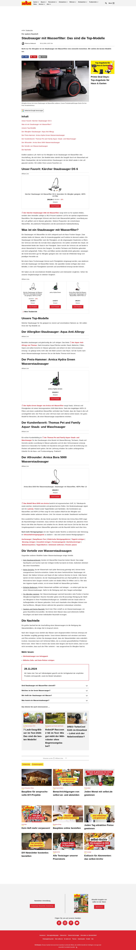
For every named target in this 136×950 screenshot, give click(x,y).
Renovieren (51, 2)
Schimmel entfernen (56, 545)
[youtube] (77, 923)
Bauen (43, 2)
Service (41, 4)
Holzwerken (62, 2)
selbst (23, 30)
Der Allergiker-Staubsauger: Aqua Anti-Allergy (38, 131)
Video (35, 4)
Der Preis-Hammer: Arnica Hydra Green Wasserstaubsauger (43, 135)
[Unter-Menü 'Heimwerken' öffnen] (86, 2)
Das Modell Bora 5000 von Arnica (36, 503)
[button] (55, 133)
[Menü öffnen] (113, 3)
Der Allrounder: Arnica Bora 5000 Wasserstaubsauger (41, 142)
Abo (48, 4)
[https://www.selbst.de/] (26, 3)
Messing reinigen (28, 542)
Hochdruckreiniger (74, 542)
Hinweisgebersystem (48, 939)
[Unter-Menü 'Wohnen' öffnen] (75, 2)
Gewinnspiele (81, 939)
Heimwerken (82, 2)
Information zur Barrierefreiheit (88, 935)
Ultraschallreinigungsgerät (34, 534)
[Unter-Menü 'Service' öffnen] (44, 4)
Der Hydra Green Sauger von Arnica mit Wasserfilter (44, 405)
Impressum (43, 935)
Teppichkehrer (41, 545)
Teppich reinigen (78, 539)
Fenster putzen (71, 545)
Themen (74, 939)
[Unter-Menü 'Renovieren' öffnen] (56, 2)
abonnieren (99, 907)
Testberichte (93, 2)
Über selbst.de (59, 939)
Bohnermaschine (28, 545)
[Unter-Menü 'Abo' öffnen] (50, 4)
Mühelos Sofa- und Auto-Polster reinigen (38, 660)
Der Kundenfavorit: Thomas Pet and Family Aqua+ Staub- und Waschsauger (49, 139)
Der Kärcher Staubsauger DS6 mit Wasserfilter (41, 213)
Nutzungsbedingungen (53, 935)
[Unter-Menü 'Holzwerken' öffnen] (67, 2)
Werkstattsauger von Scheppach (35, 656)
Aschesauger (26, 539)
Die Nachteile (26, 150)
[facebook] (59, 923)
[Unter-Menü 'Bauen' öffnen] (45, 2)
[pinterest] (71, 923)
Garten (35, 2)
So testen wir (67, 939)
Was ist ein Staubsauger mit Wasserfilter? (36, 124)
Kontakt (88, 939)
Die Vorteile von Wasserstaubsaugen (35, 146)
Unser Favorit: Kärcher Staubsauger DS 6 (36, 121)
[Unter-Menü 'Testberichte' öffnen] (97, 2)
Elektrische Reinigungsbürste (58, 539)
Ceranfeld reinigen (44, 542)
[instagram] (65, 923)
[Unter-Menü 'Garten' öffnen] (38, 2)
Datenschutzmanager (73, 935)
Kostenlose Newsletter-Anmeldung (42, 906)
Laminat (30, 509)
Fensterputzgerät (58, 542)
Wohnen (72, 2)
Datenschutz (63, 935)
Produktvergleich (37, 764)
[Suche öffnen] (106, 3)
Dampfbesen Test (39, 539)
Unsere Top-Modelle (29, 128)
